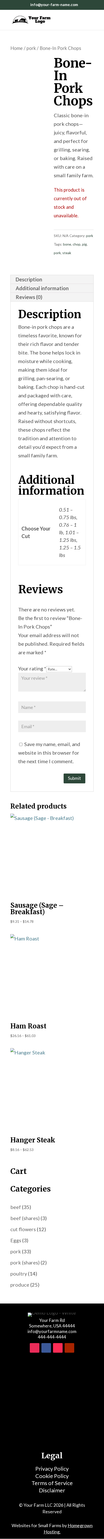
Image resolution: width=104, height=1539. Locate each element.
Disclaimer (52, 1490)
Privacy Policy (52, 1468)
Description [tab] (29, 279)
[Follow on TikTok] (58, 1348)
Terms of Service (52, 1482)
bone (67, 244)
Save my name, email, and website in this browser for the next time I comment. (49, 752)
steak (66, 253)
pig (84, 244)
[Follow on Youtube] (69, 1348)
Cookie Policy (52, 1475)
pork (31, 48)
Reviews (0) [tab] (29, 297)
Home (16, 48)
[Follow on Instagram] (34, 1348)
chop (77, 244)
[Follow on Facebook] (46, 1348)
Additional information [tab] (42, 288)
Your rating (32, 668)
